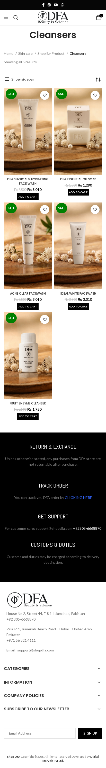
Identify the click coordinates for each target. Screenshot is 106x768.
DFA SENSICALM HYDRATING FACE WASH (28, 181)
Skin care (25, 53)
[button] (28, 196)
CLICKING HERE (78, 497)
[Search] (16, 17)
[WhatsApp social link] (62, 5)
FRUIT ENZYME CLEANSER (28, 403)
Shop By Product (51, 53)
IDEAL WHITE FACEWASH (78, 293)
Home (9, 53)
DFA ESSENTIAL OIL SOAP (78, 179)
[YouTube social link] (55, 5)
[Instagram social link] (49, 5)
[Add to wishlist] (44, 95)
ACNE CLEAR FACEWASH (28, 293)
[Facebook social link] (43, 5)
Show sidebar (22, 79)
